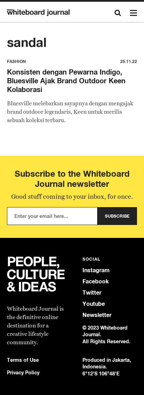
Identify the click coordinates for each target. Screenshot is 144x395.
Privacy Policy (23, 372)
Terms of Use (23, 360)
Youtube (93, 304)
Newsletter (96, 315)
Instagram (96, 270)
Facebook (95, 281)
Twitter (91, 292)
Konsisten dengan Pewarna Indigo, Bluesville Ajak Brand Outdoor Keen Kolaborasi (66, 81)
